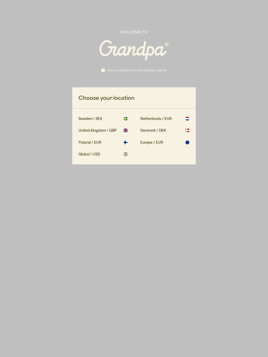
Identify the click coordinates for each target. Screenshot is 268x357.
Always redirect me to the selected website (137, 70)
